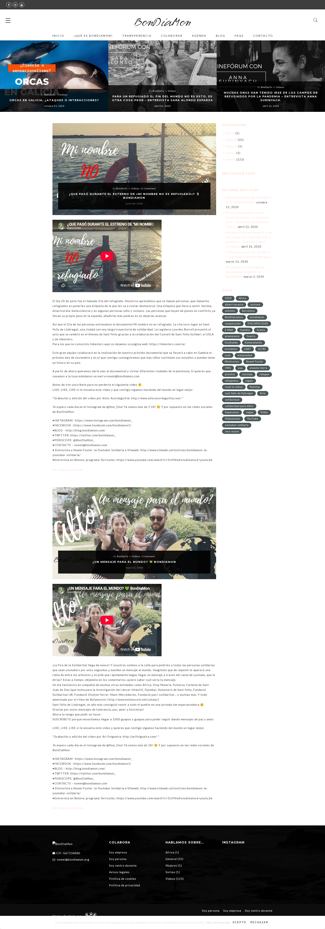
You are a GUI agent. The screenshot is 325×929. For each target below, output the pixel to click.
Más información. (218, 922)
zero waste (232, 431)
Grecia (261, 329)
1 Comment (148, 556)
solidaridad (232, 399)
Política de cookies (122, 878)
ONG (228, 367)
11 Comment (148, 188)
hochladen (231, 342)
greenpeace (232, 336)
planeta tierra (258, 367)
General (231, 139)
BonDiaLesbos (234, 317)
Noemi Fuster (254, 361)
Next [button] (314, 77)
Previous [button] (9, 77)
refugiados (231, 380)
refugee (264, 374)
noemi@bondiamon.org (73, 859)
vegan (250, 412)
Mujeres (232, 146)
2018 (228, 298)
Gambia (245, 329)
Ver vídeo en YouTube (67, 469)
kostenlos (231, 348)
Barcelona (248, 310)
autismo (230, 310)
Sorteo (231, 153)
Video (264, 412)
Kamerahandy (253, 342)
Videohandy (232, 418)
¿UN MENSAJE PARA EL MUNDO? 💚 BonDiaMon (134, 562)
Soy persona (118, 859)
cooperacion (233, 323)
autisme (255, 304)
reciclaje (247, 374)
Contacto (263, 35)
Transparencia (137, 35)
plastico (230, 374)
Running (255, 386)
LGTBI (262, 348)
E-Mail (229, 329)
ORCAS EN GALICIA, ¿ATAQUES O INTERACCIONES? (54, 100)
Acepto (239, 922)
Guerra (251, 336)
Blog (220, 35)
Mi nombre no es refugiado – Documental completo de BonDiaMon (246, 271)
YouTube (252, 418)
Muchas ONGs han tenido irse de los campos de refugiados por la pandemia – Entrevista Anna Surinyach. (271, 96)
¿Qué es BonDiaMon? (93, 35)
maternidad (245, 355)
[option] (54, 76)
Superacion (232, 412)
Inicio (58, 35)
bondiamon (257, 317)
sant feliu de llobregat (239, 393)
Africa (230, 133)
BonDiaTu (50, 94)
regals (249, 380)
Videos (63, 94)
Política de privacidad (124, 885)
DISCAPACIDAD (258, 323)
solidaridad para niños (239, 406)
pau (240, 367)
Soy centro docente (123, 865)
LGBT (247, 348)
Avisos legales (119, 872)
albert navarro (234, 304)
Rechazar (259, 922)
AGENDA (199, 35)
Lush (228, 355)
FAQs (239, 35)
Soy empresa (118, 852)
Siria (263, 393)
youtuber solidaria (236, 425)
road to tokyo (234, 386)
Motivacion (232, 361)
